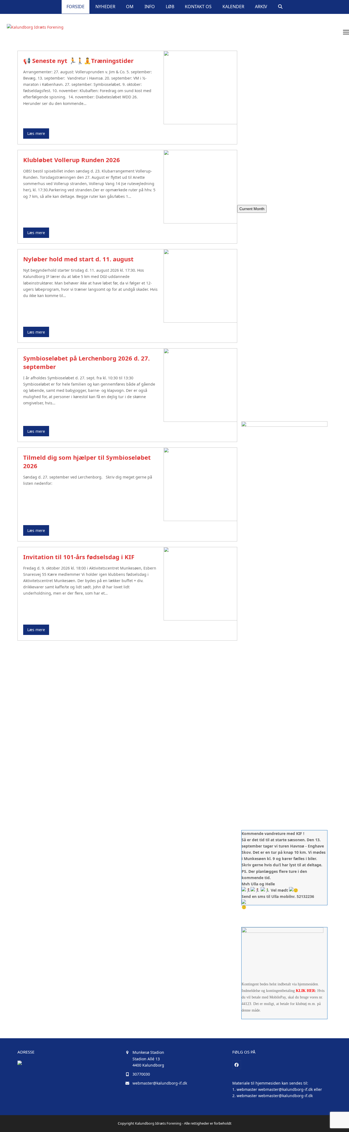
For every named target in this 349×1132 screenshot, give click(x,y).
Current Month (251, 209)
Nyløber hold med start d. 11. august (78, 259)
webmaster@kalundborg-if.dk (160, 1083)
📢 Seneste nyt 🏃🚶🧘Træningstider (78, 60)
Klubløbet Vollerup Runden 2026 (71, 160)
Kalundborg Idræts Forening (158, 1123)
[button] (280, 7)
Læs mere (36, 133)
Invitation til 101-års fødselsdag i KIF (78, 557)
